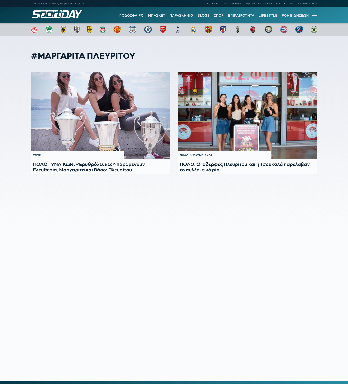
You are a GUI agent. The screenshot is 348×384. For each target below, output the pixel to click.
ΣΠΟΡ (219, 15)
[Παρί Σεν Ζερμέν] (299, 29)
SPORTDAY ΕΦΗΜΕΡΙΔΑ (300, 3)
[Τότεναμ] (178, 29)
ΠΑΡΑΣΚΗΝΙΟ (181, 15)
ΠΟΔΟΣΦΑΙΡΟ (131, 15)
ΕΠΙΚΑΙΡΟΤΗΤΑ (241, 15)
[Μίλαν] (253, 29)
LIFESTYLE (268, 15)
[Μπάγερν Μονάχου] (284, 29)
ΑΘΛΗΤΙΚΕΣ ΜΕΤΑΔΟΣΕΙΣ (263, 3)
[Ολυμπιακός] (34, 29)
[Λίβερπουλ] (103, 29)
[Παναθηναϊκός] (49, 29)
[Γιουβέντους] (237, 29)
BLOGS (203, 15)
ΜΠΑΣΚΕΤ (156, 15)
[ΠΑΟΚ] (77, 29)
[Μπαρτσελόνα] (208, 29)
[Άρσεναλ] (163, 29)
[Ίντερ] (268, 29)
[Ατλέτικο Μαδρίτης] (223, 29)
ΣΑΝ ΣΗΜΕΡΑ (233, 3)
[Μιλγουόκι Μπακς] (314, 29)
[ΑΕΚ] (63, 29)
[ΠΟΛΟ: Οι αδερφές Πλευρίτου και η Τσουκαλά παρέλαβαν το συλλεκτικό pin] (247, 115)
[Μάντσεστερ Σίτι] (132, 29)
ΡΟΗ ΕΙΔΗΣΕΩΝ (295, 15)
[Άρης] (89, 29)
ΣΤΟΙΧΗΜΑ (212, 3)
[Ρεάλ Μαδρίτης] (193, 29)
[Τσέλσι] (148, 29)
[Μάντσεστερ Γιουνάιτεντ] (117, 29)
